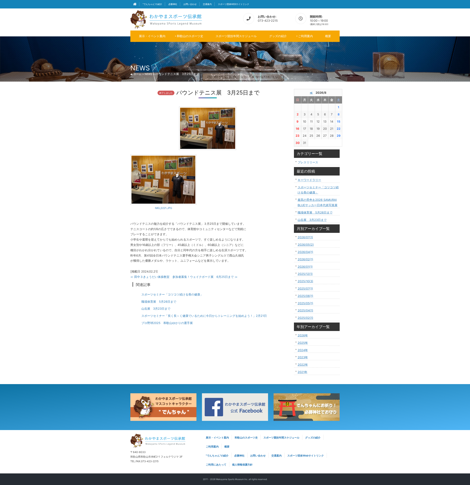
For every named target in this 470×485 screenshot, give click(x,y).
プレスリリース (308, 162)
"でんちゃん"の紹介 (152, 4)
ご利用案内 (305, 36)
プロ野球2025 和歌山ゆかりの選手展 (167, 323)
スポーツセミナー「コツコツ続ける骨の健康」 (172, 294)
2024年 (303, 350)
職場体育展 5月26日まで (158, 301)
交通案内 (207, 4)
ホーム (137, 74)
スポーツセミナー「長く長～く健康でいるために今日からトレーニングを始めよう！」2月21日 (204, 316)
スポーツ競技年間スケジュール (236, 36)
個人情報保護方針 (242, 464)
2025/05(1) (305, 303)
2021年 (302, 372)
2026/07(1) (305, 237)
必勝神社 (172, 4)
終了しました (166, 93)
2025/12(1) (305, 274)
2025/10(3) (305, 281)
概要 (328, 36)
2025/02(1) (305, 318)
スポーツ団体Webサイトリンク (233, 4)
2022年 (303, 364)
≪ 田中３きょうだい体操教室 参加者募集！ (160, 277)
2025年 (303, 343)
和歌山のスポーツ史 (190, 36)
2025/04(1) (305, 310)
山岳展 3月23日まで (155, 308)
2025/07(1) (305, 288)
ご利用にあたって (216, 464)
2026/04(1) (305, 252)
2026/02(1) (305, 259)
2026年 (303, 335)
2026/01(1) (305, 267)
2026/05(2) (306, 244)
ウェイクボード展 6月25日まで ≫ (214, 277)
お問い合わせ (190, 4)
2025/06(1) (305, 296)
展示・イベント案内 (152, 36)
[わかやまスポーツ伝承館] (166, 18)
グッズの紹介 (278, 36)
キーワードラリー (309, 180)
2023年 (303, 357)
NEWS (148, 74)
